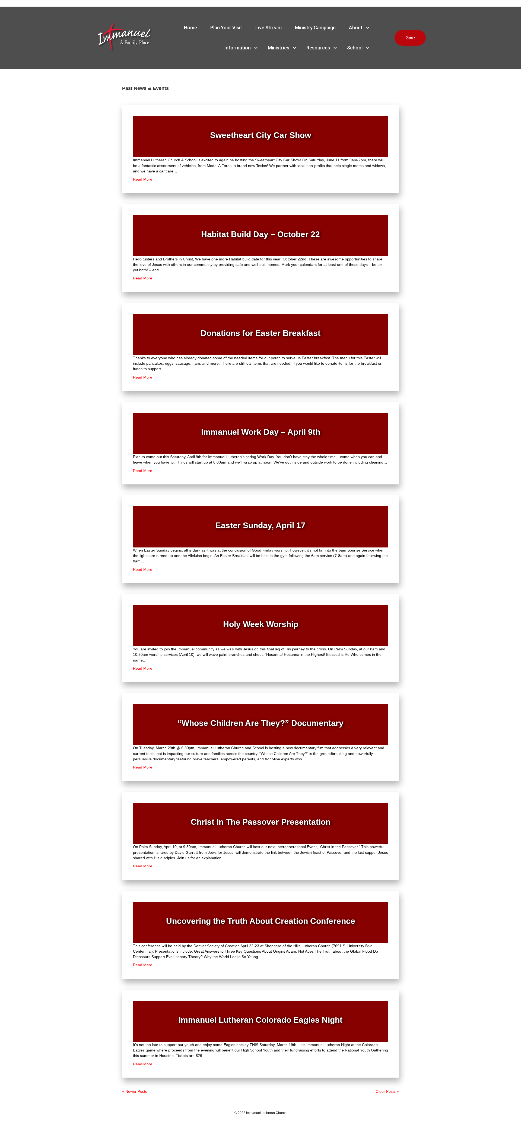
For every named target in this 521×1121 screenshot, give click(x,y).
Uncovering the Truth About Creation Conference (260, 921)
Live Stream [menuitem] (268, 27)
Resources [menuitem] (318, 48)
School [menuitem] (355, 48)
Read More (142, 179)
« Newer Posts (134, 1091)
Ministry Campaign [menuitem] (315, 27)
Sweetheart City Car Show (260, 135)
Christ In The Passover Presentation (261, 821)
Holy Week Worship (260, 624)
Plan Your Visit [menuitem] (226, 27)
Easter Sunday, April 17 (260, 525)
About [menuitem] (356, 27)
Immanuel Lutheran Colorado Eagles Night (260, 1019)
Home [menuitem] (190, 27)
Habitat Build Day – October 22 (260, 234)
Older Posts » (387, 1091)
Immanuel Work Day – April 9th (260, 431)
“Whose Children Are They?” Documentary (260, 723)
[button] (368, 28)
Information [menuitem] (237, 48)
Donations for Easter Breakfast (260, 333)
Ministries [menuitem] (278, 48)
